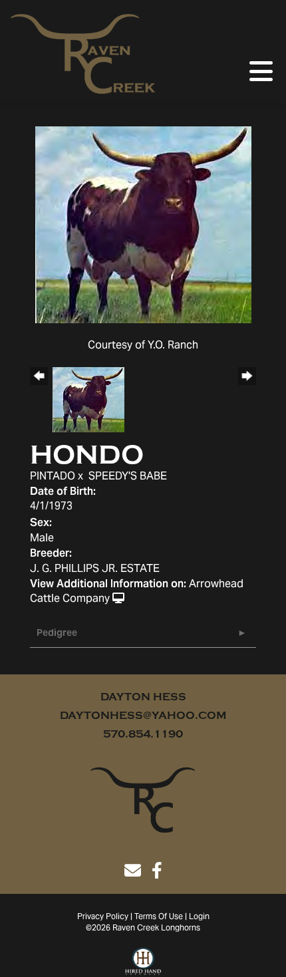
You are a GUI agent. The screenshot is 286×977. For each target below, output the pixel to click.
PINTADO (52, 477)
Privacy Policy (102, 917)
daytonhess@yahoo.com (143, 716)
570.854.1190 (143, 734)
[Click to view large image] (143, 224)
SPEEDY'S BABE (127, 477)
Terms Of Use (158, 917)
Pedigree (57, 634)
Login (199, 917)
